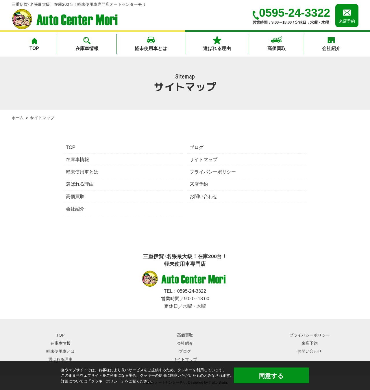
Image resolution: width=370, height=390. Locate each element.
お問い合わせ (203, 196)
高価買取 (276, 48)
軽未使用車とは (151, 48)
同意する (271, 375)
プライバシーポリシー (213, 171)
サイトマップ (203, 159)
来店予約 (199, 184)
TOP (34, 48)
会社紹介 (331, 48)
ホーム (18, 118)
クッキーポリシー (106, 381)
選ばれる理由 (217, 48)
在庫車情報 (87, 48)
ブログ (197, 147)
